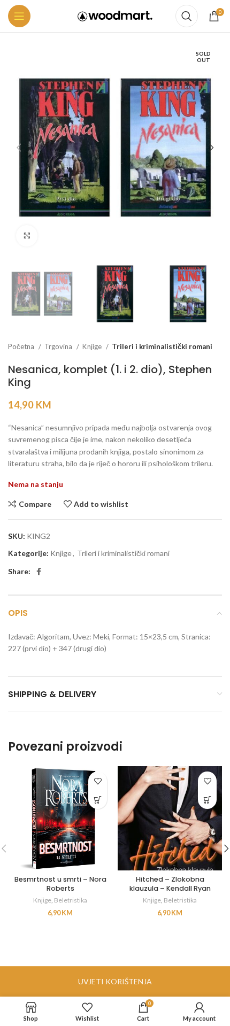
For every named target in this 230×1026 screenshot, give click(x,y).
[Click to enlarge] (26, 235)
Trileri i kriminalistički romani (162, 346)
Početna (22, 346)
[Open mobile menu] (19, 16)
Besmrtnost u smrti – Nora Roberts (60, 884)
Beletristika (70, 900)
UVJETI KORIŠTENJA (115, 981)
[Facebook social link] (38, 571)
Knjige (92, 346)
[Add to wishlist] (97, 781)
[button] (97, 799)
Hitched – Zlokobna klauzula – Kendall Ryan (170, 884)
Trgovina (59, 346)
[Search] (186, 16)
